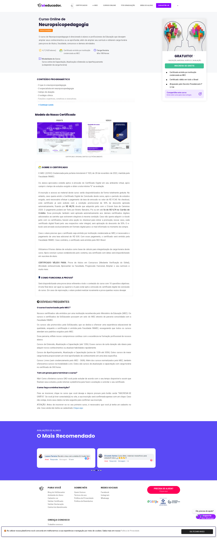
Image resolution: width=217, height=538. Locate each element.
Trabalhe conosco (55, 524)
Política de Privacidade (83, 498)
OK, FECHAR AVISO (197, 532)
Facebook (105, 492)
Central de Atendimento (57, 507)
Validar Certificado (55, 501)
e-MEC (95, 5)
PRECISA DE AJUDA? (163, 489)
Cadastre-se (53, 498)
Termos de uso (80, 495)
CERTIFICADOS (81, 5)
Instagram (105, 495)
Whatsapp (105, 498)
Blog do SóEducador (56, 492)
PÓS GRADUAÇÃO (128, 5)
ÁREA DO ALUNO (146, 5)
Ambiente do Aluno (55, 495)
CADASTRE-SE (163, 5)
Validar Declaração (56, 504)
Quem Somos (80, 492)
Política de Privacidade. (130, 531)
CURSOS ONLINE (109, 5)
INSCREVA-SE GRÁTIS (184, 66)
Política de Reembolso (83, 501)
